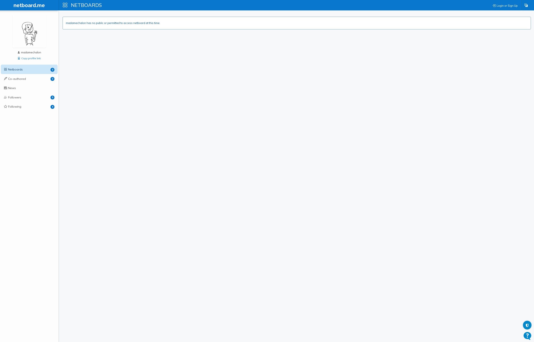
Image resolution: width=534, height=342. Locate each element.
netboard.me (29, 5)
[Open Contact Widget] (527, 336)
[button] (526, 5)
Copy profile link (31, 58)
